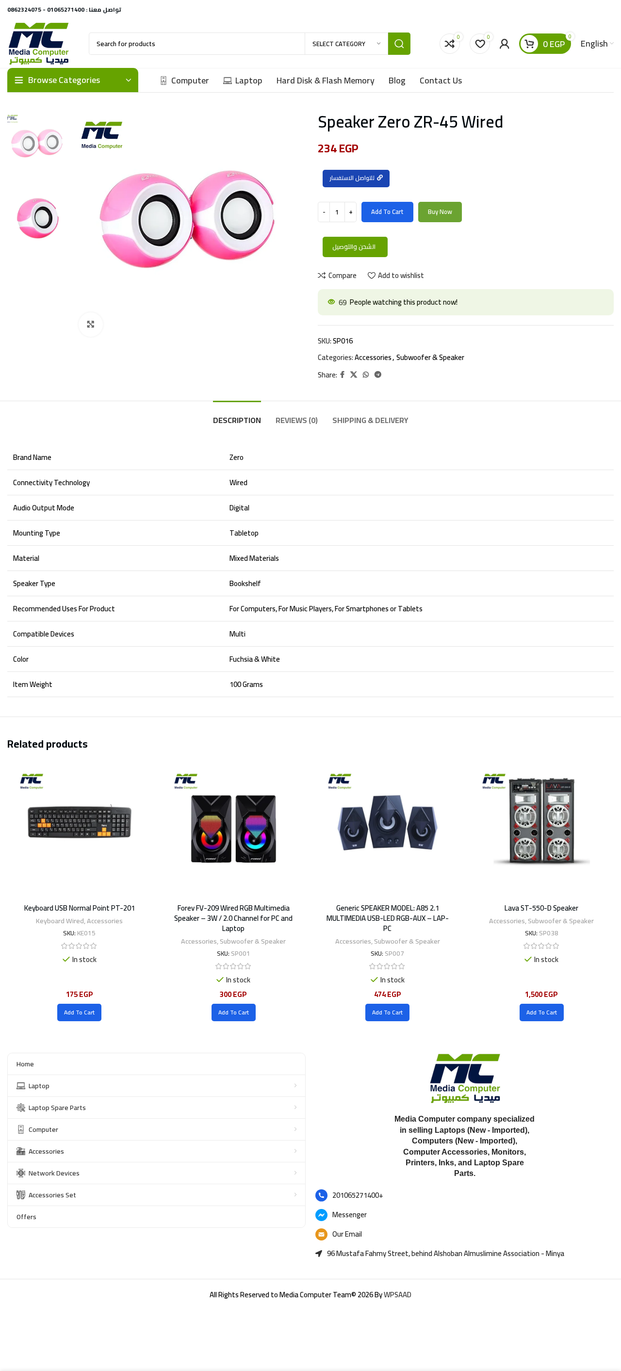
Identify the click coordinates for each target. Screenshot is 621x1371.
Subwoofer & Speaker (430, 357)
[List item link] (464, 1195)
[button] (79, 1012)
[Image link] (464, 1078)
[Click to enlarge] (91, 324)
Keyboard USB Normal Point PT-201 (79, 908)
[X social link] (353, 374)
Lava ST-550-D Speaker (541, 908)
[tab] (237, 415)
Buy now (440, 211)
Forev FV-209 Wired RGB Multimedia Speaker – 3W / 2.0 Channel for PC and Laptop (233, 918)
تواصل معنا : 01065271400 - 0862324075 (64, 9)
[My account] (504, 43)
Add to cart (387, 211)
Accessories (373, 357)
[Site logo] (38, 43)
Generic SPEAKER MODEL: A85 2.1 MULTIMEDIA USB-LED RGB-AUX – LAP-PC (388, 918)
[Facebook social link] (342, 374)
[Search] (399, 44)
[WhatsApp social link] (366, 374)
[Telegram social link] (378, 374)
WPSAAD (397, 1295)
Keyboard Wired (60, 921)
